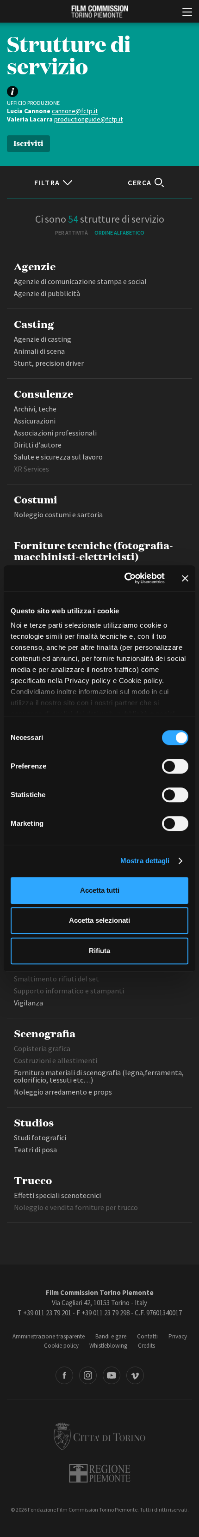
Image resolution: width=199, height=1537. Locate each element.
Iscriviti (28, 142)
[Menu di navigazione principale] (187, 13)
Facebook (64, 1375)
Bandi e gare (110, 1336)
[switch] (175, 766)
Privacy (177, 1336)
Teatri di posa (35, 1149)
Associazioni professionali (55, 432)
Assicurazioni (35, 420)
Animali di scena (39, 351)
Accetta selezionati (99, 920)
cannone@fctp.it (75, 111)
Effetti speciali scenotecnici (57, 1195)
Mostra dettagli (145, 861)
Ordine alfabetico (119, 232)
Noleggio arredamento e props (63, 1091)
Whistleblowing (108, 1345)
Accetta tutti (99, 890)
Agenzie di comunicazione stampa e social (80, 281)
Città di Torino (99, 1436)
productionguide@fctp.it (88, 119)
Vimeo (135, 1375)
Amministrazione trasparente (48, 1336)
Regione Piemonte (100, 1473)
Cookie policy (61, 1345)
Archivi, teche (35, 408)
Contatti (147, 1336)
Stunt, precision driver (49, 363)
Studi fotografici (40, 1137)
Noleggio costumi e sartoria (58, 514)
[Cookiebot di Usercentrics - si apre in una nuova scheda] (125, 578)
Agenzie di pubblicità (47, 293)
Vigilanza (28, 1002)
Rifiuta (99, 951)
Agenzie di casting (42, 339)
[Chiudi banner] (185, 578)
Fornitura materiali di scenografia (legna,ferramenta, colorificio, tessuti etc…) (99, 1076)
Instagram (88, 1375)
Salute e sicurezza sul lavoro (58, 456)
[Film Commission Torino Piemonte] (99, 12)
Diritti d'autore (38, 444)
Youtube (111, 1375)
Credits (146, 1345)
